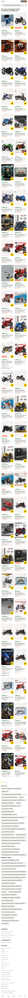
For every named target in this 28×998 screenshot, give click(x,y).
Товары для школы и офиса (7, 970)
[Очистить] (22, 5)
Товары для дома (5, 959)
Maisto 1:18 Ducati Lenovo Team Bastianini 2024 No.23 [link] (20, 773)
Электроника (4, 955)
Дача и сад (3, 966)
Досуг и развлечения (5, 948)
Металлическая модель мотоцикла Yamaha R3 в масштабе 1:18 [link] (7, 542)
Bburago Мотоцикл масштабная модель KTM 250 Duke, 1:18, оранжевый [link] (20, 593)
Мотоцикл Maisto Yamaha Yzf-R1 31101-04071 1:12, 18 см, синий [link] (20, 441)
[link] (11, 788)
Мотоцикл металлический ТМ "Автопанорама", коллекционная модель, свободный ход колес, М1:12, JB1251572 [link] (20, 235)
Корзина (19, 996)
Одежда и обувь (4, 957)
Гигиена (3, 953)
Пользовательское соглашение (7, 982)
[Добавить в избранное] (12, 14)
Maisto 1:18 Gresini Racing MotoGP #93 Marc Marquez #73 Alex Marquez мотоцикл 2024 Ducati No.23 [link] (20, 260)
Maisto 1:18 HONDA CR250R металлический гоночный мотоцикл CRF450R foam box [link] (7, 416)
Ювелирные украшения (6, 979)
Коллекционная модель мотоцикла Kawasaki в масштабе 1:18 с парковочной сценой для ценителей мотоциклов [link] (20, 466)
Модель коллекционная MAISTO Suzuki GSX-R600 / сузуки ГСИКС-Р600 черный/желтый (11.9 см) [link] (7, 362)
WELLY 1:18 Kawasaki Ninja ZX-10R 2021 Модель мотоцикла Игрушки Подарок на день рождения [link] (7, 159)
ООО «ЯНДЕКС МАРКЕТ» (10, 991)
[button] (26, 5)
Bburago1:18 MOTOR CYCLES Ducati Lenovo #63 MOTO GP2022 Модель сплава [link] (19, 285)
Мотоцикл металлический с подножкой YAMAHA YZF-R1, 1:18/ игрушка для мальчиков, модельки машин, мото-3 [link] (20, 542)
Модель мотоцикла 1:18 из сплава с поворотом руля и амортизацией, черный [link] (7, 58)
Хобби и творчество (5, 964)
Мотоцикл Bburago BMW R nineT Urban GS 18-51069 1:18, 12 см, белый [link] (20, 723)
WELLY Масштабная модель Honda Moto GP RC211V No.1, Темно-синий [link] (7, 260)
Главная (3, 996)
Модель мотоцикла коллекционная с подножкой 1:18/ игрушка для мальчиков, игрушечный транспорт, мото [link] (7, 441)
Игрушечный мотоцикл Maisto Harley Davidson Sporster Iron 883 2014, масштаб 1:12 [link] (20, 492)
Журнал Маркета (5, 988)
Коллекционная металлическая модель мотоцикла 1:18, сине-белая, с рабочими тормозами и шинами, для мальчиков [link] (7, 109)
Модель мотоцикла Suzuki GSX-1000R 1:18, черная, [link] (7, 83)
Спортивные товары (5, 972)
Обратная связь (4, 984)
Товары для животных (6, 974)
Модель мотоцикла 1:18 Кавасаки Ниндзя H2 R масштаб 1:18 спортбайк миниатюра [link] (20, 134)
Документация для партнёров (7, 935)
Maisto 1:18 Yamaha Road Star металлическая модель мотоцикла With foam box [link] (20, 311)
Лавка (8, 996)
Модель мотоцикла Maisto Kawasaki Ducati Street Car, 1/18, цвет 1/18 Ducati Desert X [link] (7, 391)
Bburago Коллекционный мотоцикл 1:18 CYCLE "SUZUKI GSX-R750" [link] (7, 210)
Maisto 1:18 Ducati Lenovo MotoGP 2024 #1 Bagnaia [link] (7, 748)
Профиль (25, 996)
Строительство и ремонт (6, 976)
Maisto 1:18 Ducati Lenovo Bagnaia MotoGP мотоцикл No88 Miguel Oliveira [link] (20, 159)
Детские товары (4, 978)
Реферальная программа (6, 942)
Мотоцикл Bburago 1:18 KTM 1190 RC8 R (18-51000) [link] (20, 517)
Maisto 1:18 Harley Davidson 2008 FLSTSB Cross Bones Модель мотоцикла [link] (20, 109)
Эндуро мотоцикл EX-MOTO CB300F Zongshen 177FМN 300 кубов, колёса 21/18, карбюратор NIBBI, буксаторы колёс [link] (7, 723)
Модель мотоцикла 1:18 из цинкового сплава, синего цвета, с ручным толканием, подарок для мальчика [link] (7, 134)
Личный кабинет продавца (7, 931)
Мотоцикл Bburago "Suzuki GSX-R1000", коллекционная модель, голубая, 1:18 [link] (7, 698)
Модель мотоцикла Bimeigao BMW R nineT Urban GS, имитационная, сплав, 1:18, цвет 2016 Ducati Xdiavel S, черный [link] (7, 492)
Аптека (2, 961)
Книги (2, 968)
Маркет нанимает (5, 986)
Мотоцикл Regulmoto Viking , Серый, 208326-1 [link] (7, 593)
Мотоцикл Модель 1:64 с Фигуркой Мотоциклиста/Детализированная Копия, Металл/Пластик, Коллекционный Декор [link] (7, 619)
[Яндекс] (11, 993)
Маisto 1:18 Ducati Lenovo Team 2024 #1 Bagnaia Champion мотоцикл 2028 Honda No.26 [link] (20, 748)
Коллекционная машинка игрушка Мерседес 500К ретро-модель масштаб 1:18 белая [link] (7, 285)
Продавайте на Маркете (6, 933)
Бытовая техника (5, 951)
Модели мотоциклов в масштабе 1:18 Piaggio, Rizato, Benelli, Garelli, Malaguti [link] (20, 184)
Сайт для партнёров (5, 937)
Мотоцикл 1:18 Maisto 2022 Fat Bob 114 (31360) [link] (20, 391)
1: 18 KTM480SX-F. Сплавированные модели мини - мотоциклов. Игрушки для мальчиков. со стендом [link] (20, 33)
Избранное (14, 996)
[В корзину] (12, 27)
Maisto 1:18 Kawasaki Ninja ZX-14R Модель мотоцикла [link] (20, 210)
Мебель (2, 949)
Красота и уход (4, 963)
